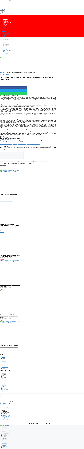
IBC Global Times (7, 39)
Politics (5, 23)
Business (5, 24)
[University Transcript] (4, 74)
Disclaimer (5, 45)
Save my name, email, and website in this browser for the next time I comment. (16, 163)
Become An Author (7, 40)
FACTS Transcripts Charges (6, 144)
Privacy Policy (6, 44)
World (4, 20)
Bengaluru (6, 16)
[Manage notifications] (3, 446)
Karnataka (5, 17)
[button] (2, 14)
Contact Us (5, 43)
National (5, 19)
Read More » (2, 198)
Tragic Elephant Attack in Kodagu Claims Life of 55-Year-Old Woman (9, 346)
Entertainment (7, 22)
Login (4, 42)
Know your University (35, 144)
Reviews (15, 144)
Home (1, 72)
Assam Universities (22, 144)
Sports (5, 25)
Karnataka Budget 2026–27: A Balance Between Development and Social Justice (10, 316)
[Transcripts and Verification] (6, 167)
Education (5, 21)
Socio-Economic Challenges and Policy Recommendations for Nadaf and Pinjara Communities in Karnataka (10, 225)
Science (4, 72)
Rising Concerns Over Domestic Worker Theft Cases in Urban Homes (9, 195)
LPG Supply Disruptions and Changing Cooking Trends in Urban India (10, 256)
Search (2, 12)
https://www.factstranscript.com (6, 139)
